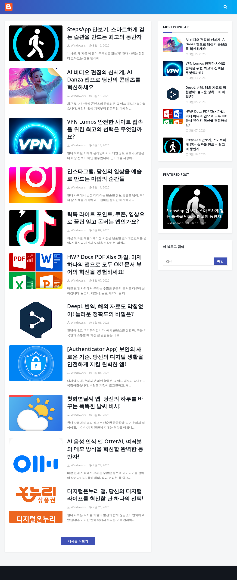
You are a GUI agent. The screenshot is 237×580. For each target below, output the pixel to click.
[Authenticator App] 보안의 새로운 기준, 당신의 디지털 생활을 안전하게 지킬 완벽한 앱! (105, 356)
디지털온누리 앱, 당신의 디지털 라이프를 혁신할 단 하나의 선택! (105, 494)
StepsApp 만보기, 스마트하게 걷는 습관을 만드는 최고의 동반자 (105, 32)
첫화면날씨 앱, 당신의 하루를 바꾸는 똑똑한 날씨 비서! (105, 402)
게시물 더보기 (78, 541)
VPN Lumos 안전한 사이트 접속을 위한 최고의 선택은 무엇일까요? (105, 129)
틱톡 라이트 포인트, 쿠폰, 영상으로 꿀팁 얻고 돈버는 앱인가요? (106, 217)
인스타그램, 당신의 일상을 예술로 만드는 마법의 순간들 (104, 174)
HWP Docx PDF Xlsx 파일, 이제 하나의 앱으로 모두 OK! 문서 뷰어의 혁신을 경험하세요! (104, 264)
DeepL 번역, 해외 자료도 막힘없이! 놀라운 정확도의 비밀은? (105, 309)
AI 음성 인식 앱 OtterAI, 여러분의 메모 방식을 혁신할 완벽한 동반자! (105, 449)
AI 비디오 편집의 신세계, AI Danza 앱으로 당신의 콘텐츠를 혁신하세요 (103, 79)
